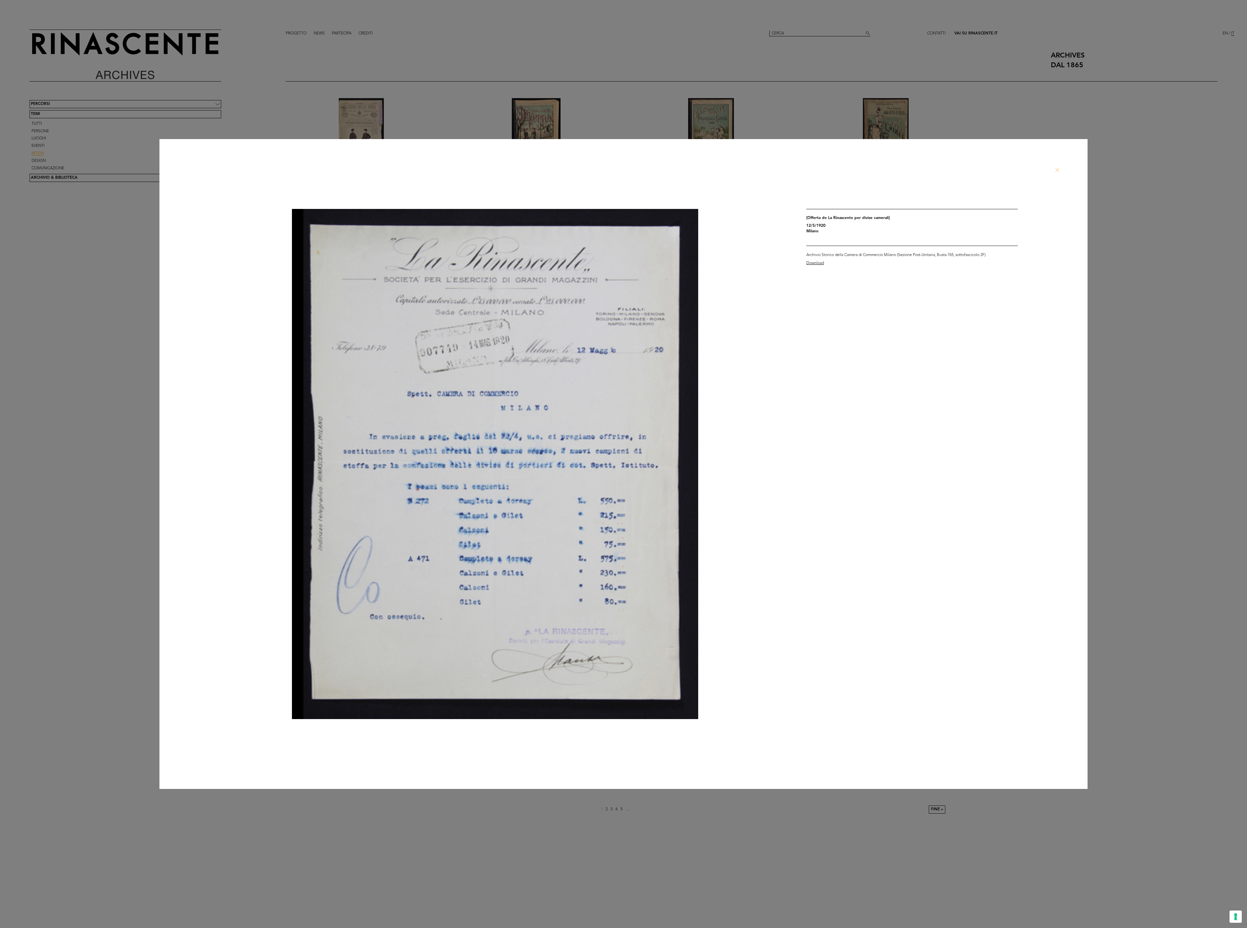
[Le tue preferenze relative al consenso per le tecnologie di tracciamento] (1235, 916)
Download (815, 263)
